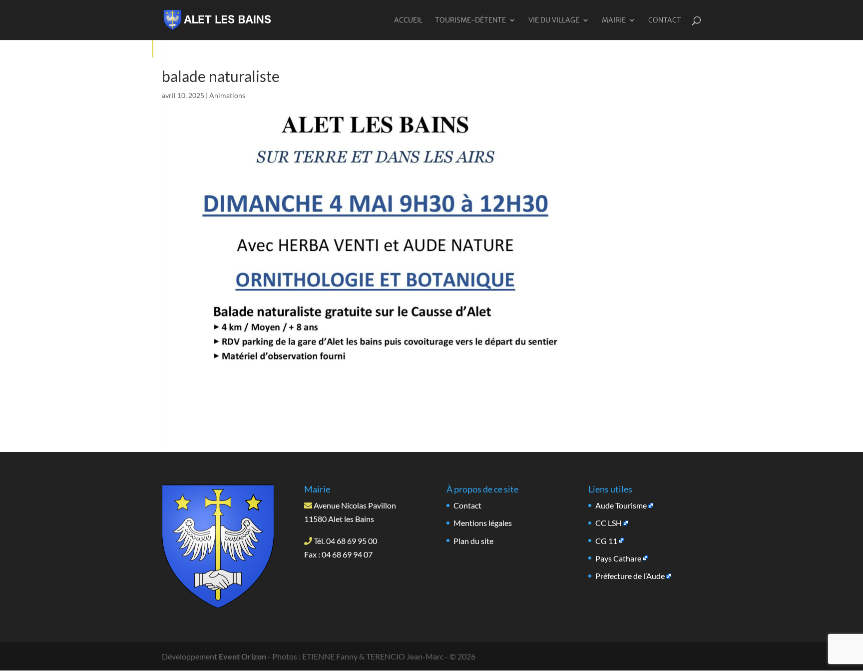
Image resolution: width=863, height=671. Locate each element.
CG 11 (606, 541)
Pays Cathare (618, 558)
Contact (664, 20)
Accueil (408, 20)
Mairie (614, 20)
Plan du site (473, 541)
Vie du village (553, 20)
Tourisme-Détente (470, 20)
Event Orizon (242, 656)
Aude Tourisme (621, 505)
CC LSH (608, 523)
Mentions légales (482, 523)
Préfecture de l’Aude (630, 575)
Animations (227, 95)
